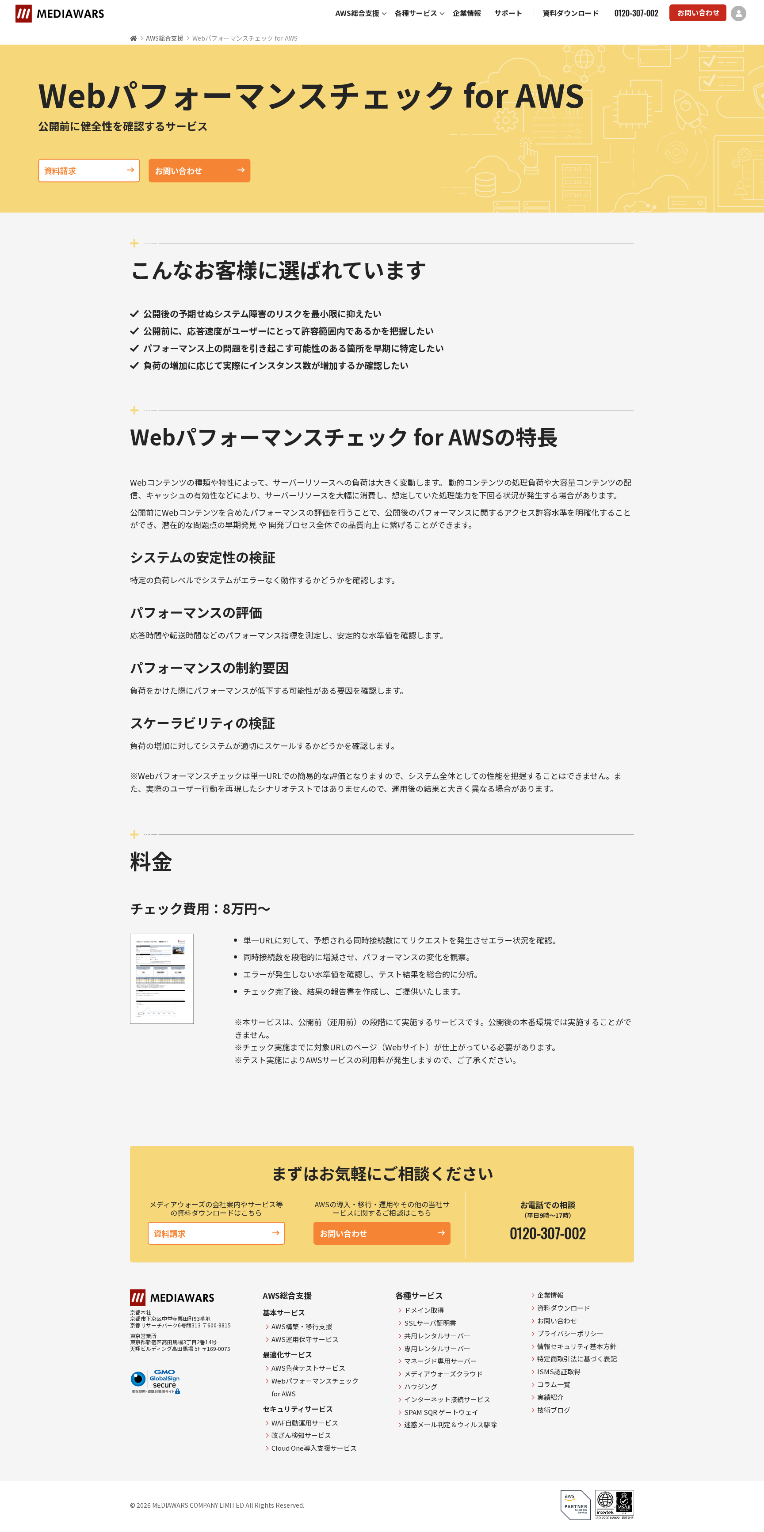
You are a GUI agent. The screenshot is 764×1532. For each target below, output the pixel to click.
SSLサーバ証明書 (430, 1322)
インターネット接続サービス (447, 1399)
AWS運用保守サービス (305, 1339)
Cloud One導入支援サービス (314, 1447)
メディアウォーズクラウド (443, 1373)
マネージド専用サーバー (440, 1360)
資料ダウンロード (570, 13)
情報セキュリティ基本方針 (576, 1346)
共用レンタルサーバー (437, 1335)
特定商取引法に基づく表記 (577, 1358)
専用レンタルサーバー (437, 1348)
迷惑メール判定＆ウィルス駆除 (450, 1424)
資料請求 (60, 170)
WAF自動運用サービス (304, 1422)
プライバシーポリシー (570, 1333)
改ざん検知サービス (301, 1435)
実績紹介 (550, 1397)
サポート (508, 13)
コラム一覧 (553, 1384)
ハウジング (420, 1386)
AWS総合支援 (357, 13)
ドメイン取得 (424, 1310)
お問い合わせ (698, 12)
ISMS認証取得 (559, 1371)
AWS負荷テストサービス (308, 1367)
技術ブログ (553, 1409)
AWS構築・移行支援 (301, 1326)
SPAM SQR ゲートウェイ (441, 1412)
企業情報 (467, 13)
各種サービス (416, 13)
